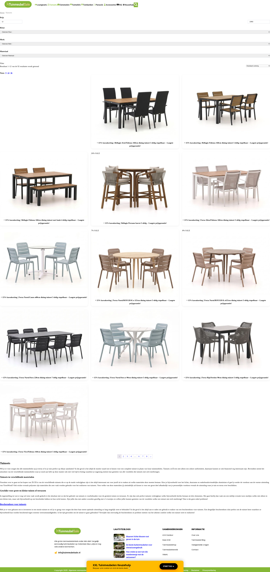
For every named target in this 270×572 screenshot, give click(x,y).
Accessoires (111, 5)
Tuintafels (76, 5)
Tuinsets (53, 5)
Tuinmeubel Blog (198, 540)
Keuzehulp (129, 5)
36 (11, 73)
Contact (195, 549)
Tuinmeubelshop (169, 545)
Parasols (99, 5)
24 (8, 73)
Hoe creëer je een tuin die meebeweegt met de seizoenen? (137, 554)
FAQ (120, 5)
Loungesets (42, 5)
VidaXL (165, 554)
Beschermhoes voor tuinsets (13, 504)
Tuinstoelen (64, 5)
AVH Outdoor (167, 535)
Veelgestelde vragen (200, 545)
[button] (136, 5)
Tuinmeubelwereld (170, 549)
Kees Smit (166, 540)
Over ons (195, 535)
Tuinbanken (88, 5)
